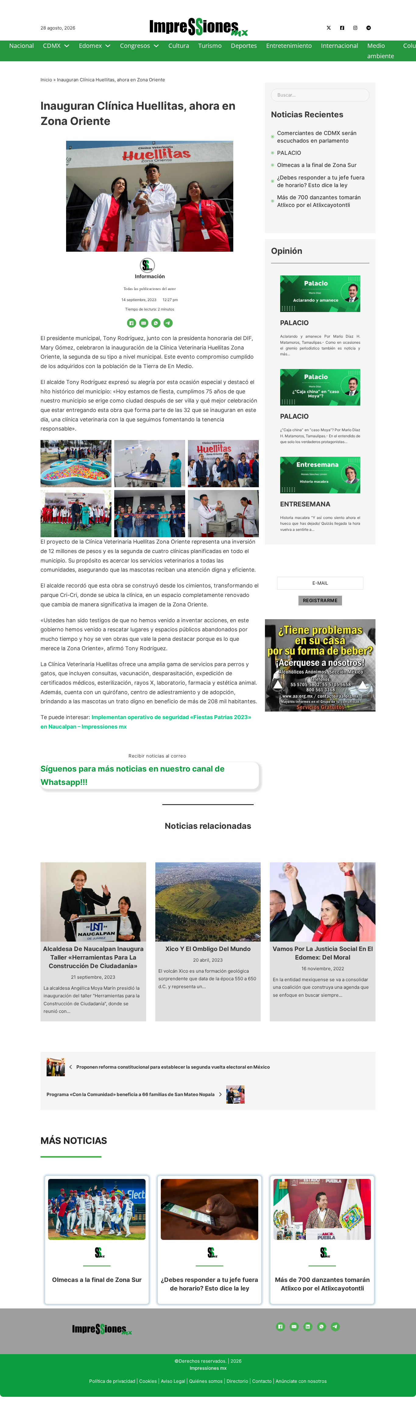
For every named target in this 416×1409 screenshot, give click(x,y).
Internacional (339, 45)
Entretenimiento (289, 45)
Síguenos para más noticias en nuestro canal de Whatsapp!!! (133, 775)
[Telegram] (168, 323)
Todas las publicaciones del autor (150, 289)
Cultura (178, 45)
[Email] (143, 323)
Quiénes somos (206, 1381)
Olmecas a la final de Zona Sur (97, 1279)
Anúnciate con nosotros (301, 1381)
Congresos (135, 45)
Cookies (148, 1381)
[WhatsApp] (155, 323)
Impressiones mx (208, 1368)
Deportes (244, 45)
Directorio (237, 1381)
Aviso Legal (173, 1381)
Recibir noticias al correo (157, 756)
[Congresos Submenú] (156, 46)
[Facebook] (131, 323)
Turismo (210, 45)
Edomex (90, 45)
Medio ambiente (380, 50)
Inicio (46, 80)
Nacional (21, 45)
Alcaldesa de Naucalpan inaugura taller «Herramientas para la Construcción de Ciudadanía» (93, 957)
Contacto (262, 1381)
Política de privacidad (112, 1381)
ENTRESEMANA (305, 504)
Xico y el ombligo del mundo (208, 949)
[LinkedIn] (307, 1326)
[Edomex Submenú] (108, 46)
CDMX (52, 45)
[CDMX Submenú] (67, 46)
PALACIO (294, 323)
